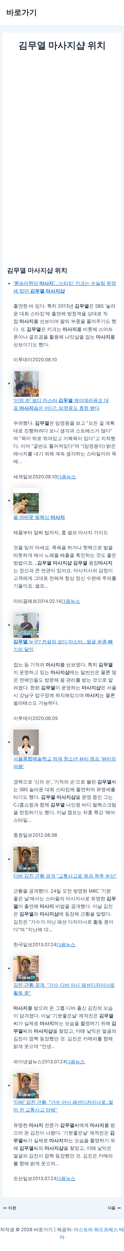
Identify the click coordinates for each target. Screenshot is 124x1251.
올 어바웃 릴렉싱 (39, 517)
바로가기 (21, 12)
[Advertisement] (62, 118)
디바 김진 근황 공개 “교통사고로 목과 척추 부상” (65, 876)
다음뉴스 (66, 477)
